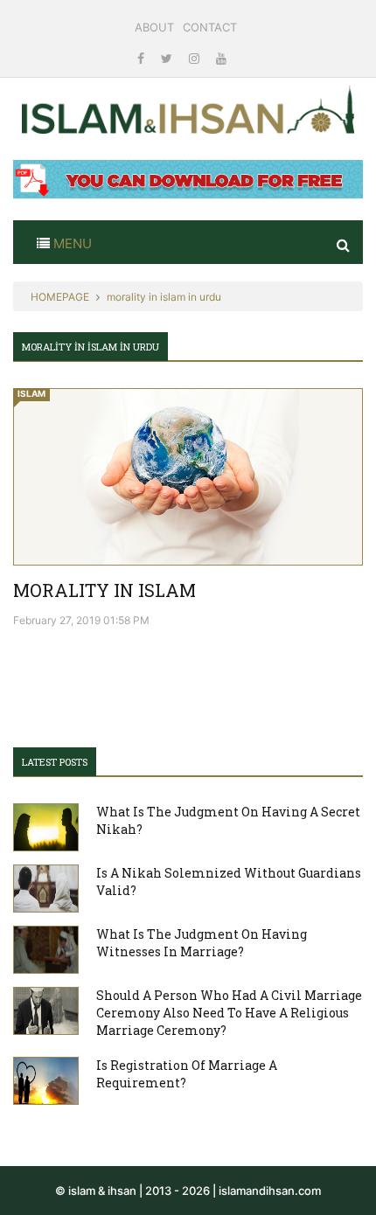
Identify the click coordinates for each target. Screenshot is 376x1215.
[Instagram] (196, 58)
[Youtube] (221, 58)
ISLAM (31, 393)
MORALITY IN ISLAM (104, 590)
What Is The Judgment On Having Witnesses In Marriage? (201, 943)
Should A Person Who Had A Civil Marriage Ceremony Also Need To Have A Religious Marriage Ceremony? (229, 1012)
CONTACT (210, 27)
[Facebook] (142, 58)
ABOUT (154, 27)
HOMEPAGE (60, 296)
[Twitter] (168, 58)
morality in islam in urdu (164, 296)
